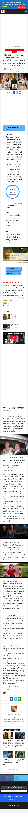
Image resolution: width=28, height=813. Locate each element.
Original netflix (21, 50)
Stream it (15, 52)
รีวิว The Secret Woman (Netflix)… (17, 315)
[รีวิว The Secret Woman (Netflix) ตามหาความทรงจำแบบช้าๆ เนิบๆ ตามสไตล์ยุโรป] (6, 316)
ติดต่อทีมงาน (12, 799)
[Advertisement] (14, 31)
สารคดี (17, 694)
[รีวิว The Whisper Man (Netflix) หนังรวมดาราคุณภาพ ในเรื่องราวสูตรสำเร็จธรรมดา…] (6, 326)
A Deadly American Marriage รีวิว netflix (11, 50)
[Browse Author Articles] (14, 709)
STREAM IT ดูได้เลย (13, 273)
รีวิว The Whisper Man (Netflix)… (16, 324)
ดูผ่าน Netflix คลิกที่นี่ (13, 269)
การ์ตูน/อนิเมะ (18, 797)
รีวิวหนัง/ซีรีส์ (7, 797)
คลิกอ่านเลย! (21, 7)
